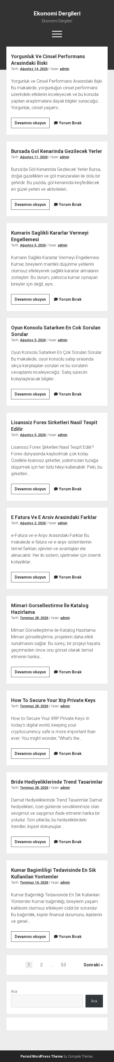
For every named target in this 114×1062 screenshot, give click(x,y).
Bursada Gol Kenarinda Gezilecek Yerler (56, 151)
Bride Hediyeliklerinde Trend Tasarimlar (57, 782)
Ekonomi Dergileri (57, 13)
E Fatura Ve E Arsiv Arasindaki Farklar (54, 517)
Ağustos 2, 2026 (33, 523)
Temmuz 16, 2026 (34, 882)
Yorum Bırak (70, 123)
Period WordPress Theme (41, 1056)
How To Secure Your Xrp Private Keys (53, 700)
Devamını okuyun (32, 124)
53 (63, 964)
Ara (14, 991)
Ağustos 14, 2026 (34, 69)
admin (64, 69)
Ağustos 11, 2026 (34, 157)
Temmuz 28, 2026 (34, 618)
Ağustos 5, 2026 (33, 245)
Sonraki (92, 964)
